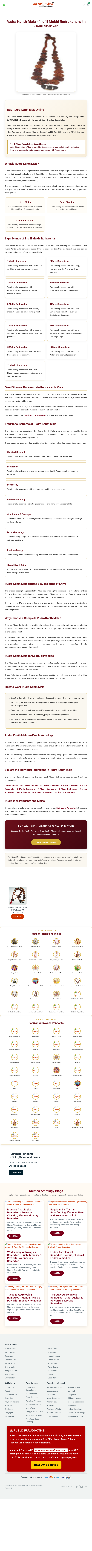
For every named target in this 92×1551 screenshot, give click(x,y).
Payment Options (12, 1402)
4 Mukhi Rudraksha (69, 785)
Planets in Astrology (76, 1413)
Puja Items (52, 1370)
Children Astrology (75, 1398)
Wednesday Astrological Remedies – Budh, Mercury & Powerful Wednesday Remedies (24, 1256)
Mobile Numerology (34, 1415)
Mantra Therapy (53, 1413)
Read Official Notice (46, 1464)
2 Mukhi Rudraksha (32, 785)
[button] (88, 4)
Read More (13, 1236)
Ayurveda (51, 1395)
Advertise (9, 1398)
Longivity (72, 1395)
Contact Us (9, 1387)
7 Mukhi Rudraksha (47, 789)
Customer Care (11, 1395)
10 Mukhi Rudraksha (25, 792)
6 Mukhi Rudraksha (26, 789)
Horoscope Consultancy (31, 1388)
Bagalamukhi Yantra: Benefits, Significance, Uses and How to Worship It (67, 1212)
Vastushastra (52, 1391)
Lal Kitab (71, 1391)
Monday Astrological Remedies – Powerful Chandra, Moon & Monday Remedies (22, 1214)
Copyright (9, 1413)
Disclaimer (9, 1409)
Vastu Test (30, 1408)
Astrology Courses (33, 1401)
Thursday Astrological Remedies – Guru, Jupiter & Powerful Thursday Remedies (66, 1299)
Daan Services (32, 1397)
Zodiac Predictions (34, 1404)
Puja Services (31, 1394)
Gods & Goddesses (76, 1402)
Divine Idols (10, 1367)
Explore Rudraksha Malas (46, 842)
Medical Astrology (75, 1416)
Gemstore (9, 1356)
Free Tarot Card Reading (32, 1420)
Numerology (52, 1402)
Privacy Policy (10, 1405)
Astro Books (53, 1367)
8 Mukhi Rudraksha (68, 789)
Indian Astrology (75, 1409)
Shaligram (52, 1352)
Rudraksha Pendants (65, 808)
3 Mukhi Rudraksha (51, 785)
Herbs (50, 1374)
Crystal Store (10, 1378)
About (7, 1391)
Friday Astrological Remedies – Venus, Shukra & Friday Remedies (67, 1255)
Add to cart (17, 916)
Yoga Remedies (53, 1398)
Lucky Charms (11, 1360)
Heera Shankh (54, 1356)
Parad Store (10, 1363)
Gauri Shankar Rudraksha (35, 415)
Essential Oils (53, 1360)
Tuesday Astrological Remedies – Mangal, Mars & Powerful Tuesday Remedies (24, 1297)
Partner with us (11, 1416)
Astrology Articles (54, 1387)
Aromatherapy (74, 1387)
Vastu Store (9, 1374)
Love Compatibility (55, 1416)
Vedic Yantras (10, 1352)
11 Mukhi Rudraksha (43, 792)
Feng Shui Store (11, 1370)
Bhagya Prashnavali (34, 1412)
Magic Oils (52, 1363)
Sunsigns (72, 1405)
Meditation (51, 1405)
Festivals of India (54, 1409)
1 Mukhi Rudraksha (13, 785)
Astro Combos (54, 1349)
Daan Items (52, 1378)
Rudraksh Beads (11, 1349)
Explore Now (16, 1172)
